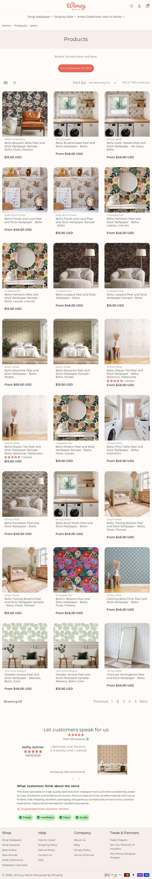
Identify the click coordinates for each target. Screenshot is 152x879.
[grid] (5, 82)
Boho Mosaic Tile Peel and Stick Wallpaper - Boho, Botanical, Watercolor (125, 374)
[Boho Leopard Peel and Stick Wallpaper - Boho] (76, 265)
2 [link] (118, 701)
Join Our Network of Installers (122, 846)
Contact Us (45, 855)
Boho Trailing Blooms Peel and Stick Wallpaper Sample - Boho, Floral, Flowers (24, 602)
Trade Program (119, 839)
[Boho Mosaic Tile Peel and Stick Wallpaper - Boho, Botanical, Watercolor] (127, 341)
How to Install (46, 839)
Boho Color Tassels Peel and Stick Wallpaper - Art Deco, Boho (126, 146)
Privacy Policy (82, 849)
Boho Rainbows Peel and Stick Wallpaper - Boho (21, 524)
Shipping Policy (47, 844)
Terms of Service (84, 855)
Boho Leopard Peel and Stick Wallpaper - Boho (76, 296)
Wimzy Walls (24, 875)
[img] (76, 735)
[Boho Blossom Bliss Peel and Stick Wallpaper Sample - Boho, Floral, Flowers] (25, 114)
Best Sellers (9, 849)
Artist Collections (12, 859)
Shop (6, 833)
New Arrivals (9, 855)
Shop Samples (11, 844)
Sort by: (80, 82)
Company (82, 833)
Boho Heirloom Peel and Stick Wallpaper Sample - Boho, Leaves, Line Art (21, 298)
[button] (132, 6)
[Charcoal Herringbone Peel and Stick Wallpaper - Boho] (127, 645)
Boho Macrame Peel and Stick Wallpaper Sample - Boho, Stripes (73, 374)
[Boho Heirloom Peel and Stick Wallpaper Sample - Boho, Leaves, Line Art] (25, 265)
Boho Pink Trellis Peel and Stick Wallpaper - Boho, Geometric (125, 450)
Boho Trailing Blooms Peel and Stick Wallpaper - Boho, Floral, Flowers (126, 526)
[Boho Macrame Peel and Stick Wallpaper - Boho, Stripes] (25, 341)
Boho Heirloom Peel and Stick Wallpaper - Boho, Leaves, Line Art (124, 222)
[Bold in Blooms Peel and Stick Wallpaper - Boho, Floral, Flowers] (76, 570)
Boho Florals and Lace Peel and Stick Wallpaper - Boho (23, 220)
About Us (80, 839)
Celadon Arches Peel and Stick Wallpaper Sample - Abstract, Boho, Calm (73, 678)
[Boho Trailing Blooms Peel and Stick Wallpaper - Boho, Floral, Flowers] (127, 494)
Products (20, 25)
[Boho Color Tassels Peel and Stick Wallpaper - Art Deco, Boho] (127, 114)
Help (42, 833)
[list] (14, 82)
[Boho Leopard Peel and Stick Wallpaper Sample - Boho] (127, 265)
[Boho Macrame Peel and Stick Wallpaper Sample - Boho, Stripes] (76, 341)
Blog (77, 844)
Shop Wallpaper (12, 839)
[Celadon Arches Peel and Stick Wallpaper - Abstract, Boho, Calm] (25, 645)
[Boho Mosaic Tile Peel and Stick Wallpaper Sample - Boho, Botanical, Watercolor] (25, 417)
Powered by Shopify (48, 875)
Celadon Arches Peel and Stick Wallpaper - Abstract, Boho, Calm (22, 678)
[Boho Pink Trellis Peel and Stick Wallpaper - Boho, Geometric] (127, 417)
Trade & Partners (124, 833)
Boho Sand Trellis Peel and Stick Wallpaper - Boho (74, 524)
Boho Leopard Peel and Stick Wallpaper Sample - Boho (127, 296)
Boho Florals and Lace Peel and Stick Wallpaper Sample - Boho (75, 222)
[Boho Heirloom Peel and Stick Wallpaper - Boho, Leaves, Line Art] (127, 190)
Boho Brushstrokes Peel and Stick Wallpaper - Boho (75, 144)
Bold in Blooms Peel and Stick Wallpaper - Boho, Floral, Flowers (73, 602)
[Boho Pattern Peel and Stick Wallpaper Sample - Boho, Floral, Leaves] (76, 417)
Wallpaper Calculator (15, 865)
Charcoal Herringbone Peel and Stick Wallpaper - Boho (126, 676)
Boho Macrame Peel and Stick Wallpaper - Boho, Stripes (21, 374)
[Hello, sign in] (139, 6)
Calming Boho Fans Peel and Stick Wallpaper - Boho (127, 600)
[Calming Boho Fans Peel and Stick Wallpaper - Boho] (127, 570)
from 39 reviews (74, 739)
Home (6, 25)
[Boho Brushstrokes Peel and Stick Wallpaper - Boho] (76, 114)
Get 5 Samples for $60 (75, 68)
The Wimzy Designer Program (123, 855)
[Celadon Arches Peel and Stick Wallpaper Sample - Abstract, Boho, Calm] (76, 645)
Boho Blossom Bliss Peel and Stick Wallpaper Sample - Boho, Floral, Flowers (24, 146)
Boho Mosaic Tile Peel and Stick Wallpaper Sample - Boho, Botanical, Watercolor (23, 450)
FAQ (40, 859)
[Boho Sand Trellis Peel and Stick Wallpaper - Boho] (76, 494)
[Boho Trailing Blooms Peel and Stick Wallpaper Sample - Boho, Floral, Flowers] (25, 570)
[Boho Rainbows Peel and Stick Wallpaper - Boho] (25, 494)
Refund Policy (46, 849)
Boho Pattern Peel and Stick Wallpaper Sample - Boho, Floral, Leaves (75, 450)
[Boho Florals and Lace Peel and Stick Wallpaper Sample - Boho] (76, 190)
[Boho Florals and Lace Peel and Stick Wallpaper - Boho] (25, 190)
